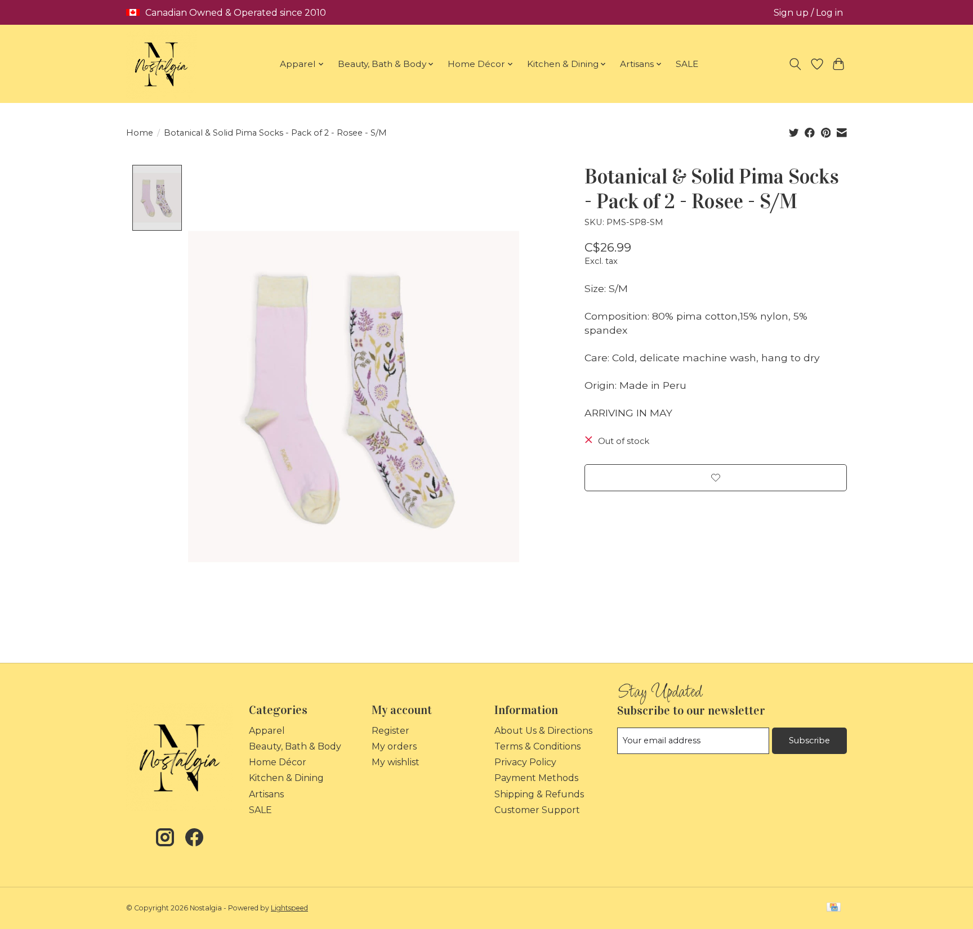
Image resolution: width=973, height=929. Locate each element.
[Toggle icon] (795, 64)
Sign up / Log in (808, 12)
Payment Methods (536, 778)
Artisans (266, 794)
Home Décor (277, 762)
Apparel (267, 730)
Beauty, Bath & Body (295, 746)
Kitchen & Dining (286, 778)
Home (139, 133)
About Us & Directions (543, 730)
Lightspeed (289, 908)
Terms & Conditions (537, 746)
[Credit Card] (834, 908)
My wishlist (395, 762)
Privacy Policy (525, 762)
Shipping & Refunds (539, 794)
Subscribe (809, 740)
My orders (394, 746)
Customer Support (537, 810)
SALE (687, 64)
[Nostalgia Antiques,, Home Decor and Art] (161, 64)
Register (390, 730)
